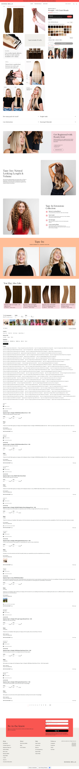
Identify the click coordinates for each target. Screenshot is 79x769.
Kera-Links (5, 751)
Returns (37, 747)
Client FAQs (37, 753)
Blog (21, 745)
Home (4, 6)
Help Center (37, 743)
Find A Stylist (23, 747)
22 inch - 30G (58, 40)
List (71, 22)
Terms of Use (74, 743)
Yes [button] (11, 431)
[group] (8, 316)
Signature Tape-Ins (7, 747)
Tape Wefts (5, 755)
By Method (5, 743)
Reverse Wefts (6, 753)
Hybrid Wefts (6, 749)
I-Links (4, 757)
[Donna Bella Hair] (70, 761)
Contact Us (37, 745)
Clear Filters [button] (6, 343)
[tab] (72, 328)
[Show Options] (67, 728)
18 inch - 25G (51, 40)
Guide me (71, 37)
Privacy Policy (74, 744)
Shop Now (48, 1)
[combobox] (47, 724)
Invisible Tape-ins (6, 745)
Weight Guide (44, 116)
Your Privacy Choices (43, 767)
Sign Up (57, 730)
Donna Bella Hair (66, 741)
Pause (43, 30)
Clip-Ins (4, 759)
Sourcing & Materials (46, 122)
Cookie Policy (74, 745)
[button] (60, 12)
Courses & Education (7, 761)
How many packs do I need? (10, 116)
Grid (68, 22)
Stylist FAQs (37, 751)
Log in (69, 16)
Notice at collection (33, 767)
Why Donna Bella (23, 743)
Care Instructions (8, 122)
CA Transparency (39, 749)
